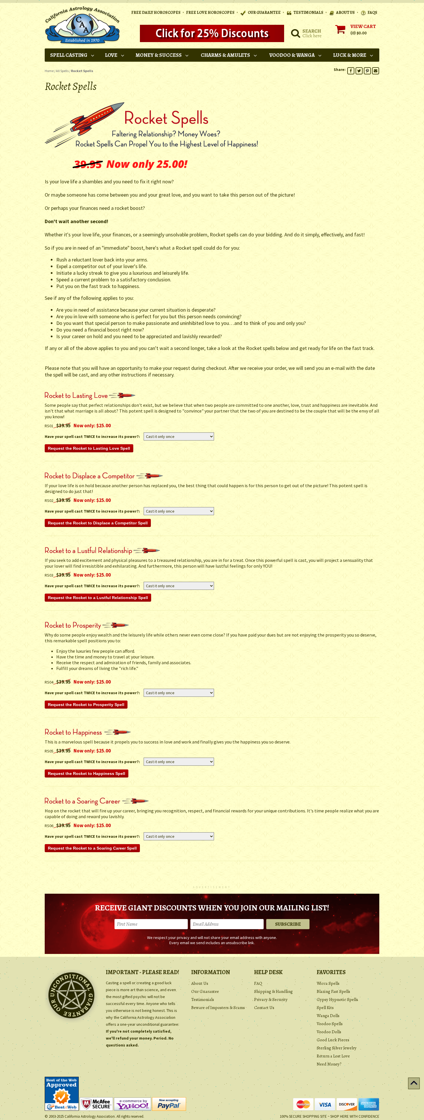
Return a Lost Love (333, 1056)
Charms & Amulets (225, 55)
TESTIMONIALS (308, 12)
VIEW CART (363, 26)
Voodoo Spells (330, 1024)
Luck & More (349, 55)
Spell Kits (325, 1007)
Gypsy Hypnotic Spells (337, 999)
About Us (199, 983)
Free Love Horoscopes (210, 12)
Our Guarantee (205, 991)
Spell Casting (68, 55)
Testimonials (202, 999)
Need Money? (329, 1064)
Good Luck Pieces (333, 1040)
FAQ (258, 983)
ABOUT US (345, 12)
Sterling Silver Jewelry (337, 1048)
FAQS (372, 12)
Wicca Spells (328, 983)
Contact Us (264, 1007)
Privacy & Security (271, 999)
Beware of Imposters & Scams (218, 1007)
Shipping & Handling (273, 991)
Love (111, 55)
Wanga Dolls (328, 1016)
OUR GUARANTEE (264, 12)
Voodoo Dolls (329, 1032)
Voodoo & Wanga (292, 55)
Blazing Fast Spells (333, 991)
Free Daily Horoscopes (156, 12)
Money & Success (159, 55)
